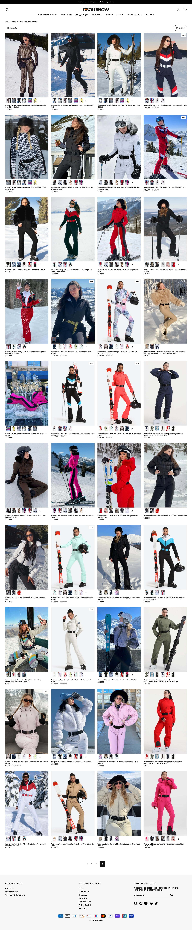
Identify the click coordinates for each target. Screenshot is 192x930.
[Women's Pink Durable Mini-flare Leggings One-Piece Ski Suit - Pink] (100, 756)
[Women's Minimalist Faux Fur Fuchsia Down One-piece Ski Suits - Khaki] (81, 510)
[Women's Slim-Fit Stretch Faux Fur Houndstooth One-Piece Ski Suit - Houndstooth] (8, 182)
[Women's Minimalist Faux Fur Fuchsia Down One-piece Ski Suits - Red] (59, 510)
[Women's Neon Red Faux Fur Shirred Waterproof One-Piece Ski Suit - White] (127, 510)
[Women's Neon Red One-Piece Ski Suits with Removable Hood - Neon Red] (100, 428)
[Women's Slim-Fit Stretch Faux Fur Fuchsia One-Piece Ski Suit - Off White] (24, 428)
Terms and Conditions (15, 895)
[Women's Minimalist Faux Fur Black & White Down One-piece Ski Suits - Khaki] (70, 182)
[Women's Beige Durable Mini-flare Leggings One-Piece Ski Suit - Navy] (111, 838)
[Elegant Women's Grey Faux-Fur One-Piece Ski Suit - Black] (106, 674)
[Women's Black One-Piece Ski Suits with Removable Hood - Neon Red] (70, 346)
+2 (178, 265)
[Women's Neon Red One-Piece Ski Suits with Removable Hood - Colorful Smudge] (116, 428)
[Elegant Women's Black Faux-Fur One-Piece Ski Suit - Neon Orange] (29, 264)
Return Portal (85, 905)
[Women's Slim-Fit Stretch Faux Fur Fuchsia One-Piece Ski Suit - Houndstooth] (35, 428)
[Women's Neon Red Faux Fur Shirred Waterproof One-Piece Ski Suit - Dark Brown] (111, 510)
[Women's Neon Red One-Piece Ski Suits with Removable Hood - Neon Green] (106, 428)
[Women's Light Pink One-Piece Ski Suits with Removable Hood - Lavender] (24, 756)
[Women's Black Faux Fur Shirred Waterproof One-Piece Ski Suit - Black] (146, 264)
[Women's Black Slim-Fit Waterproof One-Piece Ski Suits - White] (70, 428)
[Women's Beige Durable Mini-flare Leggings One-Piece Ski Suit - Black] (106, 838)
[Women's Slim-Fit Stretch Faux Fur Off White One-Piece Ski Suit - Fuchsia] (122, 100)
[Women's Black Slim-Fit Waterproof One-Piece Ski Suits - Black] (54, 428)
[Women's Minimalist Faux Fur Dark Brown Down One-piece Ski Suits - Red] (29, 510)
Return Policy (85, 901)
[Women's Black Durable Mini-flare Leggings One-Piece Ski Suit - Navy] (111, 592)
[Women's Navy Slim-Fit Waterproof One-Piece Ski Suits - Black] (157, 100)
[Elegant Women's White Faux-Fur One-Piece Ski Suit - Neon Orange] (76, 756)
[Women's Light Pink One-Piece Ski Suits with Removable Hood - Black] (13, 756)
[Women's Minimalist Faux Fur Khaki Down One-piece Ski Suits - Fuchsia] (81, 838)
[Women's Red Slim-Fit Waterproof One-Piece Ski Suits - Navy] (152, 182)
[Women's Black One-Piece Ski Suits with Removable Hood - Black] (54, 346)
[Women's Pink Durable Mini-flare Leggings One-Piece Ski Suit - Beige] (106, 756)
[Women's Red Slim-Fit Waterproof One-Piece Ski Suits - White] (162, 182)
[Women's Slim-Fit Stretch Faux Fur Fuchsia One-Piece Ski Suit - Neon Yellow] (13, 428)
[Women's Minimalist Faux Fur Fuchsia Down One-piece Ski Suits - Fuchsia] (54, 510)
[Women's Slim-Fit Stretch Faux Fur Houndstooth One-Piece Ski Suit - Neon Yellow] (35, 182)
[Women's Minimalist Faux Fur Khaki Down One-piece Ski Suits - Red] (76, 838)
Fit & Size (83, 898)
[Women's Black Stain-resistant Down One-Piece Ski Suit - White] (152, 510)
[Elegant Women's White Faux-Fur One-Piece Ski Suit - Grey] (65, 756)
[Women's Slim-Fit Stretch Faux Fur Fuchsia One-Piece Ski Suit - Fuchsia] (8, 428)
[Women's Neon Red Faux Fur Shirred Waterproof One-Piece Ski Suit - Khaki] (116, 510)
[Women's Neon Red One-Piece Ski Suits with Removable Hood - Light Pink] (122, 428)
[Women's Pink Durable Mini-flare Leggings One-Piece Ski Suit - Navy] (116, 756)
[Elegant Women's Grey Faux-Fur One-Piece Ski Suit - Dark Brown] (116, 674)
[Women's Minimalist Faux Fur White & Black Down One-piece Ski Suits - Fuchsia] (127, 182)
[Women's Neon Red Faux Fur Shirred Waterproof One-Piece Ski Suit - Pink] (106, 510)
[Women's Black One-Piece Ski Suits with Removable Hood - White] (59, 346)
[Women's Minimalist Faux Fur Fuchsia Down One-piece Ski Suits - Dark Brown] (76, 510)
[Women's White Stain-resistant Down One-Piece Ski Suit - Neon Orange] (19, 592)
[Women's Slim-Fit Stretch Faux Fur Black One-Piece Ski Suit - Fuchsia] (76, 100)
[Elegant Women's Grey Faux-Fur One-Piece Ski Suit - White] (111, 674)
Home (7, 22)
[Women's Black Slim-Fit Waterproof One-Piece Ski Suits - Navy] (59, 428)
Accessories (133, 14)
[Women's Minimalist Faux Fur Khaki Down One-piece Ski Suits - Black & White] (65, 838)
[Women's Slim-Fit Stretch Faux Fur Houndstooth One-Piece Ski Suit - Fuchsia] (29, 182)
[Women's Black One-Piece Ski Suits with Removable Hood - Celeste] (81, 346)
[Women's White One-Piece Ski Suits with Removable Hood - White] (54, 674)
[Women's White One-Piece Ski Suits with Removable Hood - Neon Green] (70, 674)
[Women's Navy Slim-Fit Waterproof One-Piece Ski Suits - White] (162, 100)
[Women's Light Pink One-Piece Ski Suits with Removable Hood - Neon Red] (29, 756)
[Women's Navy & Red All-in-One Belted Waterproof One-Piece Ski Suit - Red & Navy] (65, 264)
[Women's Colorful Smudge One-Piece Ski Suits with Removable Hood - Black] (111, 346)
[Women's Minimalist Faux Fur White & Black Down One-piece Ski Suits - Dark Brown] (111, 182)
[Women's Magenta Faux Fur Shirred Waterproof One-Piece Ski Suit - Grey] (168, 838)
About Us (9, 888)
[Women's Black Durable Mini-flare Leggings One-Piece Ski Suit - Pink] (116, 592)
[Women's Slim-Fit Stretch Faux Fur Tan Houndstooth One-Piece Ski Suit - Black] (19, 100)
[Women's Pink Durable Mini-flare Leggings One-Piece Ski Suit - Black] (111, 756)
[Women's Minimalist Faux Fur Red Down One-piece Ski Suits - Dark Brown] (116, 264)
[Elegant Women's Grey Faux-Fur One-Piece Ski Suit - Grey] (100, 674)
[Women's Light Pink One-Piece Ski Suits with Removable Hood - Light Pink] (8, 756)
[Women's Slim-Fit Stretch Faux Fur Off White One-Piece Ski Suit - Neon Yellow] (127, 100)
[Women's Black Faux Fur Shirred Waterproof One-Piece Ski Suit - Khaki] (152, 264)
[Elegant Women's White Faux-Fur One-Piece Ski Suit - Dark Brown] (70, 756)
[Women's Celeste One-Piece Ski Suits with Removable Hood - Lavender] (81, 592)
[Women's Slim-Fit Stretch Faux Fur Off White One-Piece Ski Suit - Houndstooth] (111, 100)
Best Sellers (66, 14)
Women (96, 14)
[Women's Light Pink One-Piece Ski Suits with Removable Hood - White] (19, 756)
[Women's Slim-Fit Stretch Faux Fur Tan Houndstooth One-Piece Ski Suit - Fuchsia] (29, 100)
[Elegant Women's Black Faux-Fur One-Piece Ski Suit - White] (13, 264)
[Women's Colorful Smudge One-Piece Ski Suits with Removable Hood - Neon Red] (127, 346)
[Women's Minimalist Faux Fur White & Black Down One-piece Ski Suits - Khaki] (116, 182)
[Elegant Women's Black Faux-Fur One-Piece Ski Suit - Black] (8, 264)
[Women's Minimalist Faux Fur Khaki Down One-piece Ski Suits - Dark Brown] (70, 838)
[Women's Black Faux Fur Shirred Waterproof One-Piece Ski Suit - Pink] (168, 264)
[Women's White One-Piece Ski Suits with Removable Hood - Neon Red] (65, 674)
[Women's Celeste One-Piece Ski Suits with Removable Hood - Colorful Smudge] (59, 592)
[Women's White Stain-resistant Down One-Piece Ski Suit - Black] (13, 592)
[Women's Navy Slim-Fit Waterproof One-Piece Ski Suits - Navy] (146, 100)
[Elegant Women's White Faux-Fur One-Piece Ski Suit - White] (54, 756)
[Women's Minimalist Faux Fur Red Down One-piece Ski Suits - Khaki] (122, 264)
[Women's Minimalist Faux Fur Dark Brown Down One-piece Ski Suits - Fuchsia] (24, 510)
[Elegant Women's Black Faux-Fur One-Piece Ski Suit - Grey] (19, 264)
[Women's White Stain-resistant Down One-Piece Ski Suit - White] (8, 592)
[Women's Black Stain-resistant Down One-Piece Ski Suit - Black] (146, 510)
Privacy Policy (11, 891)
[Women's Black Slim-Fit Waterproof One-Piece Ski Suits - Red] (65, 428)
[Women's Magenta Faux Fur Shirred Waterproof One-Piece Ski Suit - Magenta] (146, 838)
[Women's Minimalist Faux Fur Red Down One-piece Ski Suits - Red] (100, 264)
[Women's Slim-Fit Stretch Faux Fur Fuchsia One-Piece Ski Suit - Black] (29, 428)
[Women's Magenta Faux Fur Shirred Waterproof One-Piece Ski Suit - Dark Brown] (162, 838)
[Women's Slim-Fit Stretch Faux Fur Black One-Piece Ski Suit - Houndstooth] (70, 100)
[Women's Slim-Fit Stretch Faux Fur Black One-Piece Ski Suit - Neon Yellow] (81, 100)
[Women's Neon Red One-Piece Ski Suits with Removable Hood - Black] (127, 428)
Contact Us (84, 891)
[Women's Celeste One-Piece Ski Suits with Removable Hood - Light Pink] (65, 592)
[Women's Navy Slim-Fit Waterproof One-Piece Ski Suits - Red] (152, 100)
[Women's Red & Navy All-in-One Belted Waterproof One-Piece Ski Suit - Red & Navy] (8, 346)
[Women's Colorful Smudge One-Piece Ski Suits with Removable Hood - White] (116, 346)
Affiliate (150, 14)
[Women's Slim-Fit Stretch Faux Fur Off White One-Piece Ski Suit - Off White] (100, 100)
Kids (119, 14)
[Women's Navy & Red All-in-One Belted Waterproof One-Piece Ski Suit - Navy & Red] (54, 264)
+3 (39, 265)
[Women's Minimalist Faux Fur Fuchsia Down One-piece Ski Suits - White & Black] (65, 510)
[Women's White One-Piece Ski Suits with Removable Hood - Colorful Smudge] (81, 674)
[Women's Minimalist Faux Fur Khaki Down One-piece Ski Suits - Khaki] (54, 838)
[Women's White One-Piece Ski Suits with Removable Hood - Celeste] (76, 674)
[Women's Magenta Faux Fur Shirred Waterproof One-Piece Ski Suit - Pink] (173, 838)
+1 (39, 100)
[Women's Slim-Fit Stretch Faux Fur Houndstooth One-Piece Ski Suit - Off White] (19, 182)
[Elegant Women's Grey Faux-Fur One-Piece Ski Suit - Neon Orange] (122, 674)
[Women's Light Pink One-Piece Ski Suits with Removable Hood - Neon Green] (35, 756)
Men (108, 14)
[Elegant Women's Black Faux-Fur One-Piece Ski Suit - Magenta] (35, 264)
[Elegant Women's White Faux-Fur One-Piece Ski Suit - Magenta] (81, 756)
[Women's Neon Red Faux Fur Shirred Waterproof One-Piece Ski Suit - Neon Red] (100, 510)
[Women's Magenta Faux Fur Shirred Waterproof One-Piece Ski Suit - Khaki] (157, 838)
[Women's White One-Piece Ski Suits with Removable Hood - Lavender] (59, 674)
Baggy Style (82, 14)
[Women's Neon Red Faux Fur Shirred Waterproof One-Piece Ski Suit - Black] (122, 510)
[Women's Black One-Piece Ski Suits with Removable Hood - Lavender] (65, 346)
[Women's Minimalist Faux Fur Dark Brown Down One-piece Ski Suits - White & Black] (35, 510)
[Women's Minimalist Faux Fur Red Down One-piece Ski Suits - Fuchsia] (127, 264)
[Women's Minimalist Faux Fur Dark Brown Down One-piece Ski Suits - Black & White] (13, 510)
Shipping (83, 895)
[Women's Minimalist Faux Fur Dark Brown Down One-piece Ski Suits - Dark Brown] (8, 510)
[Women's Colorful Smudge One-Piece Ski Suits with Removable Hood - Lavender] (122, 346)
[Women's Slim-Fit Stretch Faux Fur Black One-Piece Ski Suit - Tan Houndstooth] (65, 100)
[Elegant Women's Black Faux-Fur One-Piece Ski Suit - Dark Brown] (24, 264)
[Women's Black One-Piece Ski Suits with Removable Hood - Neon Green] (76, 346)
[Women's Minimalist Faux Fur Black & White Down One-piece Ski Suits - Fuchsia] (81, 182)
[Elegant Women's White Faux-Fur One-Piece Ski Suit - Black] (59, 756)
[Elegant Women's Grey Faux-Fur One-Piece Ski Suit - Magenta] (127, 674)
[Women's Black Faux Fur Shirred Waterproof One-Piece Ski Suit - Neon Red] (173, 264)
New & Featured (46, 14)
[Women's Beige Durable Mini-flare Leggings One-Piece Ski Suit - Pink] (116, 838)
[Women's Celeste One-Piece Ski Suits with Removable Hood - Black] (70, 592)
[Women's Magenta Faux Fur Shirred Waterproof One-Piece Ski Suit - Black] (152, 838)
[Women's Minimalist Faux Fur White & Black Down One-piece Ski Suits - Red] (122, 182)
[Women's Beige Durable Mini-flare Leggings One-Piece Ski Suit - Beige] (100, 838)
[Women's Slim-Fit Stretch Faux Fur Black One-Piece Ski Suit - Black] (54, 100)
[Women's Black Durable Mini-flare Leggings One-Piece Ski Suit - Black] (100, 592)
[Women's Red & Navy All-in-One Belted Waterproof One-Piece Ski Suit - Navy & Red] (13, 346)
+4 (86, 183)
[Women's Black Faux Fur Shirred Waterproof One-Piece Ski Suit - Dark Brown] (157, 264)
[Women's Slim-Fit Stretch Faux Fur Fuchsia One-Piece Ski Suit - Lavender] (19, 428)
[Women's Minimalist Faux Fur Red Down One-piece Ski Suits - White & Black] (106, 264)
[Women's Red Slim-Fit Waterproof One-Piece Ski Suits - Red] (146, 182)
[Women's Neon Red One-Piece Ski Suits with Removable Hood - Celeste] (111, 428)
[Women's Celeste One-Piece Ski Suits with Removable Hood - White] (76, 592)
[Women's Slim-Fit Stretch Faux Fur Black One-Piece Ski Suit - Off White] (59, 100)
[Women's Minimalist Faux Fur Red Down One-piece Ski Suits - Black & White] (111, 264)
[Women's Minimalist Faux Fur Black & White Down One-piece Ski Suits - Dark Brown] (65, 182)
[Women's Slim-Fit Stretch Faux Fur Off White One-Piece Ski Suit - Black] (106, 100)
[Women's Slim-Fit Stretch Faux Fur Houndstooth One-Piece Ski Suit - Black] (24, 182)
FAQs (81, 888)
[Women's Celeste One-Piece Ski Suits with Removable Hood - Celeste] (54, 592)
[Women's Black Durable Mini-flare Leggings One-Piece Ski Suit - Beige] (106, 592)
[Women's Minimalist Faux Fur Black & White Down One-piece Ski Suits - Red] (76, 182)
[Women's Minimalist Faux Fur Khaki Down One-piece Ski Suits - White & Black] (59, 838)
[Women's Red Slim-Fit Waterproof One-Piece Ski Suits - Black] (157, 182)
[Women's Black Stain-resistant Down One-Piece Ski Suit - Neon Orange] (157, 510)
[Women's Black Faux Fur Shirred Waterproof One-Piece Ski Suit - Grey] (162, 264)
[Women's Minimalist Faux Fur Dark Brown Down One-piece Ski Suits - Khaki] (19, 510)
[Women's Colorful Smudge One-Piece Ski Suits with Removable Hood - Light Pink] (106, 346)
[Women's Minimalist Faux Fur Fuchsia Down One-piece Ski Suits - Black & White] (70, 510)
